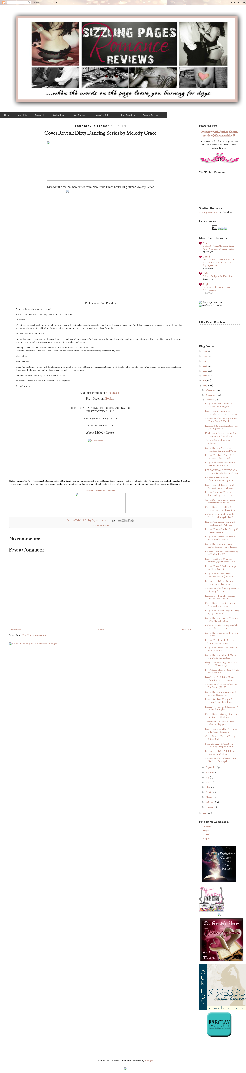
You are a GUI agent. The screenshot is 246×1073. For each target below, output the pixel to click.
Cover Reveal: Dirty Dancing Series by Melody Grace (220, 501)
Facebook (100, 490)
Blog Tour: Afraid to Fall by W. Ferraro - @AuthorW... (220, 464)
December (211, 390)
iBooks (108, 398)
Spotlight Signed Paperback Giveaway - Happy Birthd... (220, 745)
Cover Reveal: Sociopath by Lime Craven (222, 634)
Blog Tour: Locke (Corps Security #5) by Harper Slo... (222, 612)
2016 (205, 376)
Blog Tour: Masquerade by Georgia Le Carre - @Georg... (221, 413)
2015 (205, 380)
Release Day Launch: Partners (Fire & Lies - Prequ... (220, 597)
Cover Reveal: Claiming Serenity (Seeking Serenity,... (222, 590)
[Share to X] (126, 520)
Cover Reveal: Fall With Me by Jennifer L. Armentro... (220, 657)
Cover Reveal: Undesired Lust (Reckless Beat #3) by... (220, 760)
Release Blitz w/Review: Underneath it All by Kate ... (220, 479)
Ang (205, 243)
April (209, 792)
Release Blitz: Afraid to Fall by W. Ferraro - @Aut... (222, 531)
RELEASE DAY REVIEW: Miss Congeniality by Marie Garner (221, 472)
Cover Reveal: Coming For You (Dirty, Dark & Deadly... (221, 420)
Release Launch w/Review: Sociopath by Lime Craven (219, 494)
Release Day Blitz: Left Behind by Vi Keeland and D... (221, 553)
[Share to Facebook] (129, 520)
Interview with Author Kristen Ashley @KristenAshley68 (219, 134)
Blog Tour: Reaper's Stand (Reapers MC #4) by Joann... (220, 575)
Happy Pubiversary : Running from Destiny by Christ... (220, 523)
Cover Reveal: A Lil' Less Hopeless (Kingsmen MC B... (221, 450)
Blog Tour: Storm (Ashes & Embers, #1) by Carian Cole (220, 561)
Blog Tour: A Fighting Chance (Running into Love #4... (220, 679)
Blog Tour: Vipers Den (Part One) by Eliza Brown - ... (222, 649)
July (208, 777)
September (211, 767)
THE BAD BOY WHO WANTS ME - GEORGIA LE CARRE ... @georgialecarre (218, 262)
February (210, 802)
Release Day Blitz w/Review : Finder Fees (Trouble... (219, 583)
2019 (205, 361)
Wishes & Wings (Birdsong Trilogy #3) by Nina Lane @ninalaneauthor (219, 247)
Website (89, 490)
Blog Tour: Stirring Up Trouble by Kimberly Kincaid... (221, 538)
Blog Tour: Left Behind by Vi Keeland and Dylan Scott (219, 487)
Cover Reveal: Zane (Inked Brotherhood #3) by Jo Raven (221, 546)
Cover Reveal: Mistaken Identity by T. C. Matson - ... (221, 694)
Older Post (185, 630)
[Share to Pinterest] (132, 520)
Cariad (206, 257)
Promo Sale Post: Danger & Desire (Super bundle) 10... (219, 701)
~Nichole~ (207, 827)
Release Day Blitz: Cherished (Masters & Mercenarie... (219, 457)
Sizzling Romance (208, 212)
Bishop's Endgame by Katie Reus (218, 276)
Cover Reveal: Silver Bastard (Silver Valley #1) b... (219, 723)
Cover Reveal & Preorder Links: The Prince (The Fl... (221, 686)
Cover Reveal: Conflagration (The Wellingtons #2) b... (220, 605)
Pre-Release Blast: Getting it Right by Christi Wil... (222, 671)
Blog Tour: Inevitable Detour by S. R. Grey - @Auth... (221, 731)
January (210, 807)
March (209, 797)
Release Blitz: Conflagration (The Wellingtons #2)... (221, 427)
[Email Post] (113, 520)
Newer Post (15, 630)
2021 (205, 351)
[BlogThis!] (123, 520)
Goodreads (112, 392)
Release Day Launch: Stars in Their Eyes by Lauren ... (219, 642)
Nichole (207, 273)
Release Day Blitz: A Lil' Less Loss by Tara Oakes (219, 753)
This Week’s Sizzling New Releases (217, 442)
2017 (205, 371)
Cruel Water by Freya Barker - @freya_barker (217, 289)
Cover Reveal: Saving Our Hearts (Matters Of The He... (222, 716)
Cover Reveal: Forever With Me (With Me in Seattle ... (221, 620)
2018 (205, 366)
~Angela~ (206, 838)
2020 (205, 356)
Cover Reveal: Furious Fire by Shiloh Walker (220, 738)
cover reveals (103, 525)
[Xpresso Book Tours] (222, 1010)
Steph (205, 284)
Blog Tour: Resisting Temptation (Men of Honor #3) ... (221, 664)
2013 (205, 813)
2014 (205, 386)
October (210, 400)
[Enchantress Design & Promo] (219, 881)
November (211, 395)
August (209, 772)
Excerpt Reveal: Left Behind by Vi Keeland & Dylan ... (222, 708)
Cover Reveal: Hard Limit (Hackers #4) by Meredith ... (220, 509)
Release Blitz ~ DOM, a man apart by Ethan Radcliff (221, 568)
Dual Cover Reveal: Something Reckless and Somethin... (221, 435)
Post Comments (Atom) (34, 635)
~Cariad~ (206, 834)
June (208, 782)
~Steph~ (206, 831)
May (208, 787)
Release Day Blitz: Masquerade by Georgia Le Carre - (222, 627)
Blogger (149, 1061)
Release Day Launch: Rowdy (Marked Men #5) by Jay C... (220, 516)
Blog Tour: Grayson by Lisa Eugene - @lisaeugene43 (218, 405)
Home (101, 630)
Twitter (111, 490)
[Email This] (119, 520)
